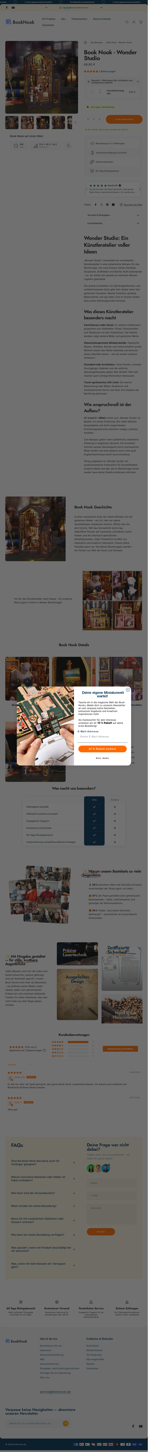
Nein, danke (102, 758)
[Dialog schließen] (128, 689)
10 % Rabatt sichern (102, 749)
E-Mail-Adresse (88, 731)
